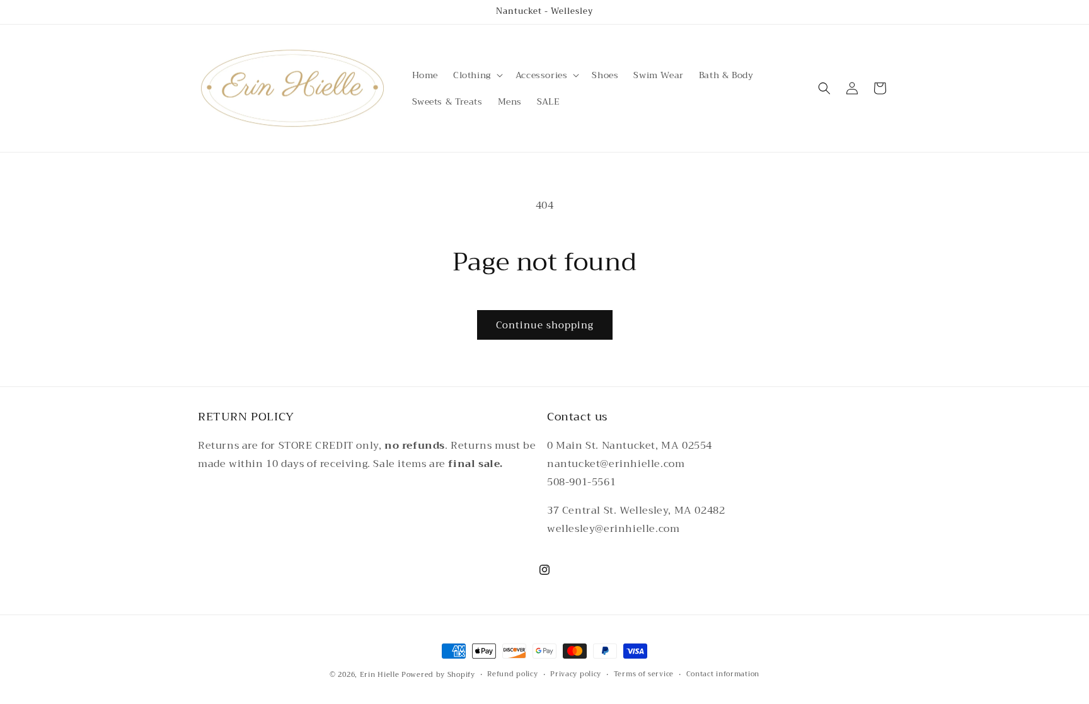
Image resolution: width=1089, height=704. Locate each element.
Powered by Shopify (438, 675)
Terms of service (644, 674)
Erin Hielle (380, 675)
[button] (477, 75)
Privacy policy (575, 674)
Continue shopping (545, 325)
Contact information (722, 674)
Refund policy (512, 674)
